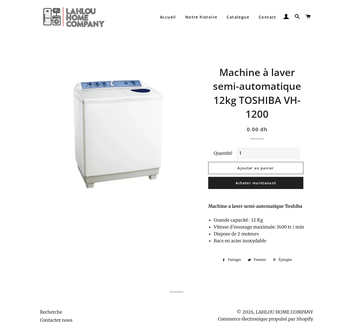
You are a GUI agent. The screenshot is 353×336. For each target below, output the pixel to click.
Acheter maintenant (256, 182)
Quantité (223, 153)
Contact (267, 17)
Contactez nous (56, 320)
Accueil (168, 17)
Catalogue (238, 17)
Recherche (51, 312)
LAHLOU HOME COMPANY (284, 312)
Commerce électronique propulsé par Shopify (265, 319)
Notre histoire (201, 17)
